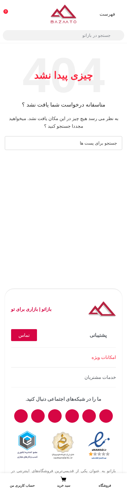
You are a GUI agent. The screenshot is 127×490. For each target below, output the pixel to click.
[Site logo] (63, 13)
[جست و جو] (12, 143)
